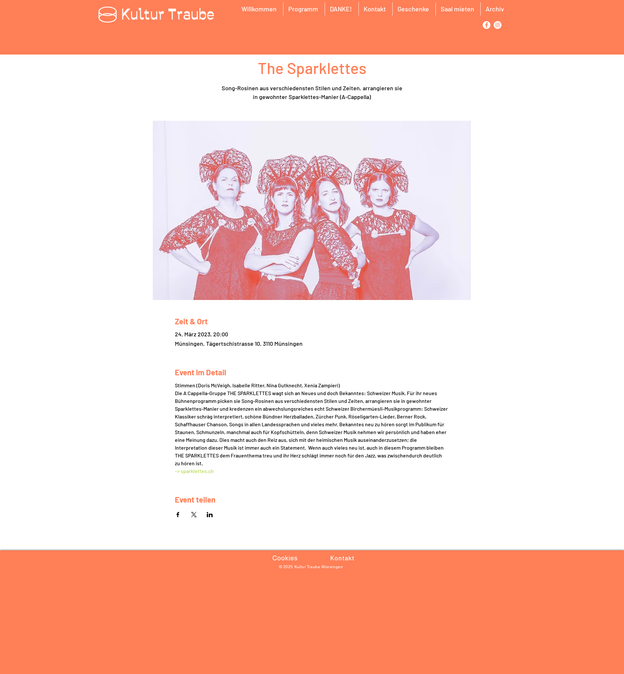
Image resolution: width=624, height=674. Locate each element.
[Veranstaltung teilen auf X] (194, 514)
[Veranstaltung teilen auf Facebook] (178, 514)
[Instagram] (497, 25)
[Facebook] (486, 25)
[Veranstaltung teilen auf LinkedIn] (210, 514)
